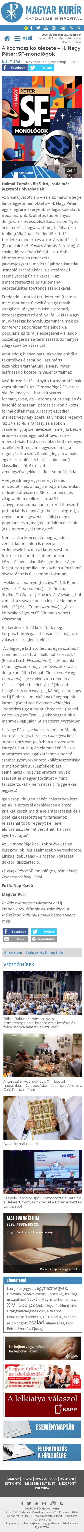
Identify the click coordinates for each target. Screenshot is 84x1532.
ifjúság (37, 1328)
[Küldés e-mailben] (15, 941)
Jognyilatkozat (51, 1523)
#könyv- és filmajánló (44, 952)
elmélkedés (55, 1323)
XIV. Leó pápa (24, 1305)
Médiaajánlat (32, 1523)
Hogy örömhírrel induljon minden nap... (31, 1224)
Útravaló (14, 1294)
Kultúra (11, 61)
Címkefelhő (16, 1280)
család (36, 1322)
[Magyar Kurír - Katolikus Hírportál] (41, 21)
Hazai (27, 1479)
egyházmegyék (52, 1288)
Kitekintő (13, 1483)
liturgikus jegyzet (21, 1288)
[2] (42, 176)
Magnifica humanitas (58, 1299)
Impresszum (13, 1523)
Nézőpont (67, 1483)
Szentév (23, 1328)
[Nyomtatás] (44, 941)
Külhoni (67, 1479)
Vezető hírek (18, 965)
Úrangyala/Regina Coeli (26, 1311)
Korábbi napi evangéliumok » (60, 1269)
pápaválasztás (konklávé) (43, 1294)
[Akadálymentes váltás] (26, 28)
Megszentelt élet (40, 1483)
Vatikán (33, 1299)
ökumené (52, 1316)
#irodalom (13, 952)
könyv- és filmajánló (60, 1305)
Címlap (13, 1479)
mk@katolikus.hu (51, 1516)
